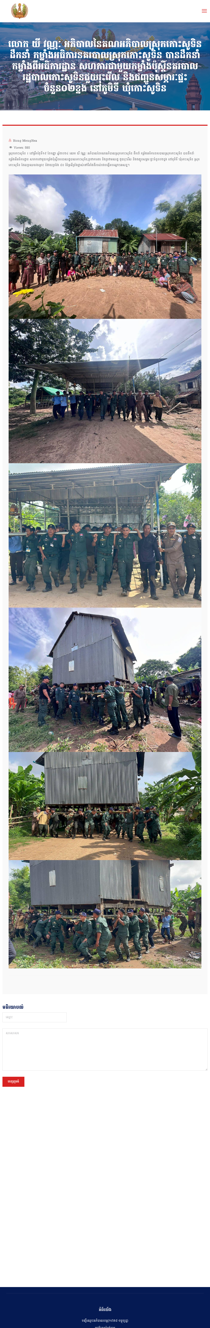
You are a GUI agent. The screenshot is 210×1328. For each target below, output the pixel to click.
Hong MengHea (25, 141)
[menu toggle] (204, 10)
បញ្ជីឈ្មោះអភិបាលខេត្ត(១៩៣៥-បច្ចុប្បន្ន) (105, 1320)
